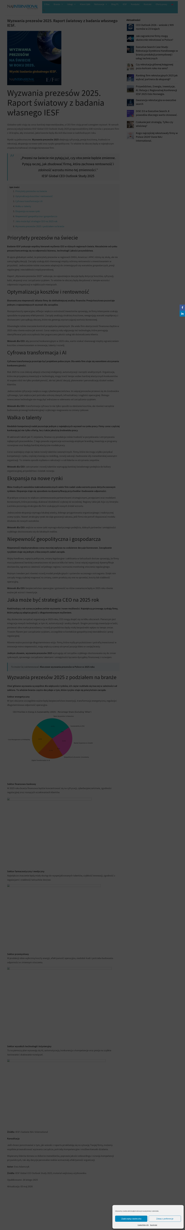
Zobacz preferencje (164, 1219)
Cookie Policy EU (143, 1225)
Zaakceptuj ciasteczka (131, 1219)
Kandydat (153, 1225)
